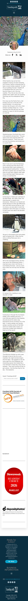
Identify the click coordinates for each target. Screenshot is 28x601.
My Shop (11, 561)
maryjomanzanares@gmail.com (15, 3)
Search (22, 378)
